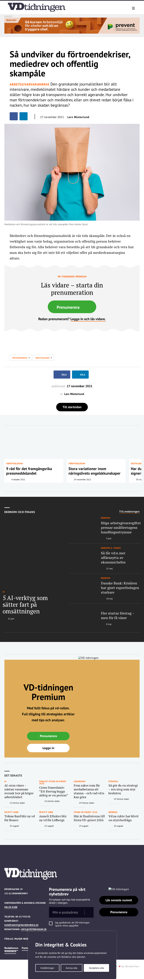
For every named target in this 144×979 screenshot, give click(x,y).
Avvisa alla (71, 968)
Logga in (48, 748)
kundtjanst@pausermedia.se (21, 925)
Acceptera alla (96, 968)
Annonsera (10, 951)
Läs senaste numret (119, 900)
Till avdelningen (129, 511)
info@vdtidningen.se (34, 929)
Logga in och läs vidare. (88, 319)
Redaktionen (11, 948)
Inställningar (47, 968)
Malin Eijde (11, 907)
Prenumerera (68, 307)
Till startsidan (72, 407)
